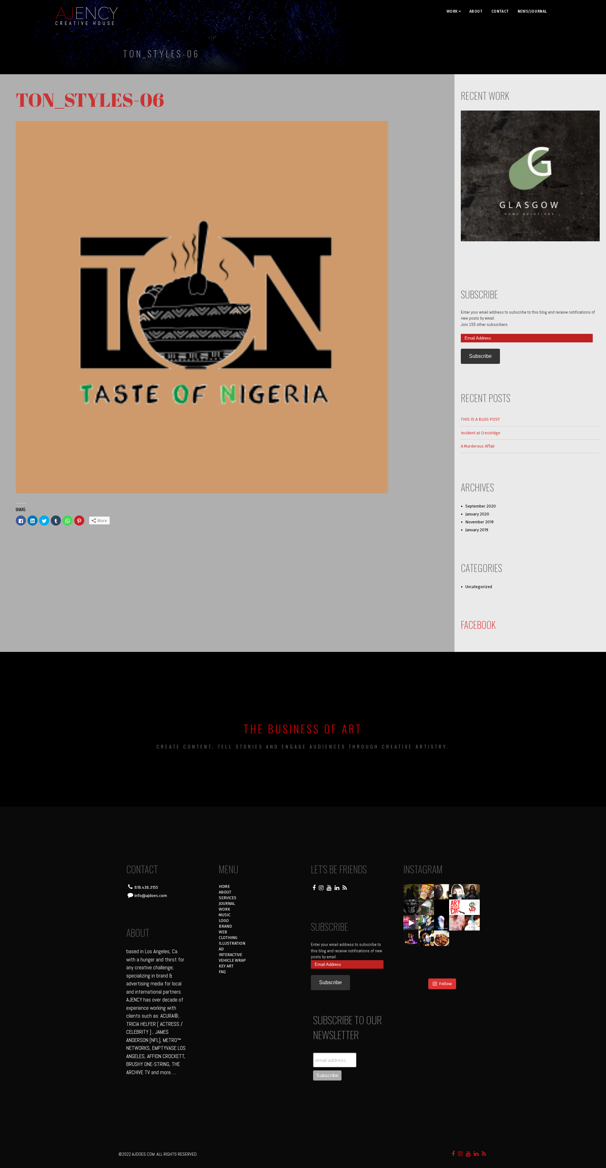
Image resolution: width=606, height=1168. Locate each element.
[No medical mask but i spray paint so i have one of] (426, 938)
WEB (223, 932)
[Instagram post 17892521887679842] (411, 892)
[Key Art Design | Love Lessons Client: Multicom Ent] (457, 922)
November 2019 (479, 522)
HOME (224, 886)
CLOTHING (228, 937)
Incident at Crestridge (480, 432)
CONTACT (500, 11)
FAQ (222, 971)
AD (221, 949)
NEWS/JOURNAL (532, 11)
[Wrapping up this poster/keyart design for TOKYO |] (411, 922)
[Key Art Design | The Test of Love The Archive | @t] (472, 922)
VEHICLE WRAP (232, 960)
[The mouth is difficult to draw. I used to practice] (457, 938)
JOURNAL (227, 903)
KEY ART (226, 966)
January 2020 (477, 514)
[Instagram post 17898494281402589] (472, 969)
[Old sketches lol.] (472, 938)
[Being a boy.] (457, 969)
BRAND (225, 926)
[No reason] (457, 892)
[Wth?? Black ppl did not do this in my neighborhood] (426, 907)
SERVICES (227, 897)
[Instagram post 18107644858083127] (441, 907)
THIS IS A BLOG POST (480, 419)
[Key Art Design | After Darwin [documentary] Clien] (441, 922)
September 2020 (480, 506)
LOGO (224, 920)
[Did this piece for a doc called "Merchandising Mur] (472, 907)
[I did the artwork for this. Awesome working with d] (457, 953)
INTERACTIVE (230, 954)
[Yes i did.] (426, 892)
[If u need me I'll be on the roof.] (441, 953)
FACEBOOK (478, 624)
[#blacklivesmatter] (472, 892)
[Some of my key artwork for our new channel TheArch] (411, 969)
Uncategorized (478, 586)
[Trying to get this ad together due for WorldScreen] (426, 953)
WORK (452, 11)
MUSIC (224, 914)
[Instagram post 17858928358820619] (426, 922)
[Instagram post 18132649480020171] (411, 938)
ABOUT (476, 11)
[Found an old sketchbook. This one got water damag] (411, 953)
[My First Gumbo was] (441, 938)
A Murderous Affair (478, 446)
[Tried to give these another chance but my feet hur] (441, 969)
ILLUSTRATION (232, 943)
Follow (445, 983)
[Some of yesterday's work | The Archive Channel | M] (472, 953)
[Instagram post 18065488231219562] (441, 892)
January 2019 (476, 529)
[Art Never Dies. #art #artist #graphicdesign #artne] (457, 907)
